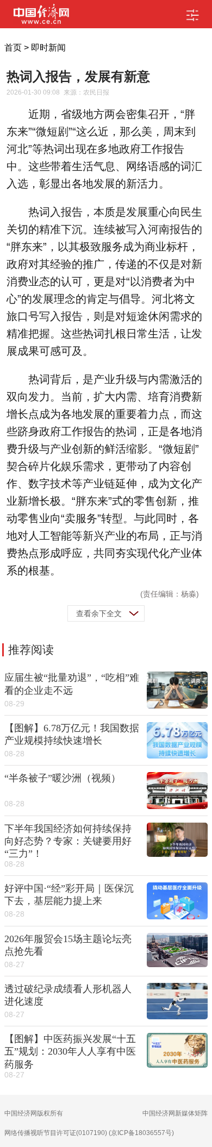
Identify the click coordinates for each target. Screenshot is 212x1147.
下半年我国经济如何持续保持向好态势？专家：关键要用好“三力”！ (68, 841)
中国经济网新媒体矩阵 (175, 1113)
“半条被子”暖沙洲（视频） (62, 778)
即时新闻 (48, 47)
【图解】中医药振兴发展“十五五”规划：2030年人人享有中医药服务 (70, 1051)
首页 (13, 47)
